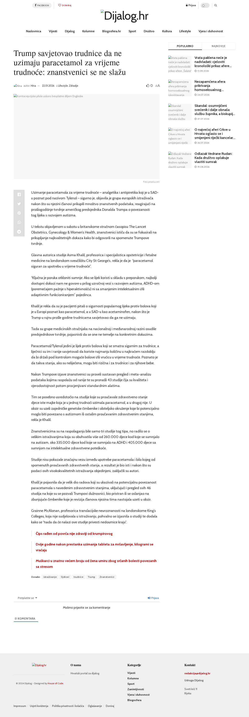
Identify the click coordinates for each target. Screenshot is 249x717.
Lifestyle (185, 31)
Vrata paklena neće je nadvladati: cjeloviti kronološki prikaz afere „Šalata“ (212, 64)
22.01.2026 (48, 85)
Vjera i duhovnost (211, 31)
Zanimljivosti (135, 689)
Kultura (167, 31)
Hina (33, 85)
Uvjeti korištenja (39, 705)
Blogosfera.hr (111, 31)
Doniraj (67, 5)
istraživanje (50, 576)
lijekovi (65, 576)
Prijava (192, 5)
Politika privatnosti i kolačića (68, 705)
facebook (43, 5)
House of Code (55, 683)
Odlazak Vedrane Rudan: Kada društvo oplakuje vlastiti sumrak (213, 158)
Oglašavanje (95, 705)
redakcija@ (191, 673)
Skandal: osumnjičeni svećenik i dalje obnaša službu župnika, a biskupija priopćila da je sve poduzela (215, 114)
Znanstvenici (107, 576)
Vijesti (53, 31)
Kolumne (88, 31)
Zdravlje (73, 85)
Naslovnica (33, 31)
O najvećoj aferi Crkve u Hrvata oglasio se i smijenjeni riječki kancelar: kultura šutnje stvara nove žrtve (214, 137)
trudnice (78, 576)
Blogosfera (134, 700)
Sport (132, 31)
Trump (91, 576)
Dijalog (70, 31)
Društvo (149, 31)
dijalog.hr (204, 673)
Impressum (20, 705)
